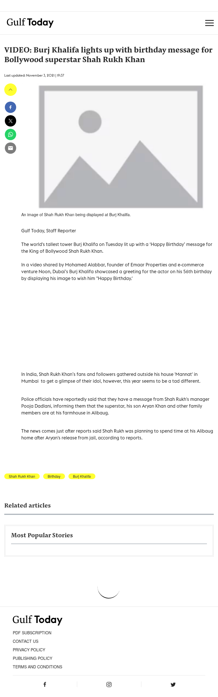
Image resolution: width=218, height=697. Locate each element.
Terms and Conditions (37, 666)
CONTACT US (25, 641)
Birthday (54, 476)
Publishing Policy (32, 658)
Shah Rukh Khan (22, 476)
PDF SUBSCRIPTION (32, 632)
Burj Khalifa (82, 476)
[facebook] (10, 107)
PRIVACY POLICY (29, 649)
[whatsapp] (10, 134)
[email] (10, 148)
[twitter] (10, 121)
